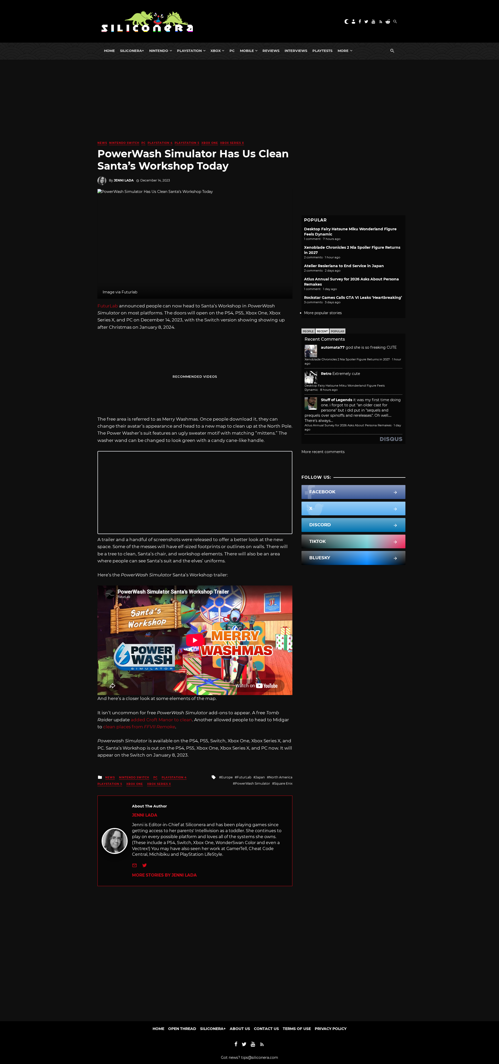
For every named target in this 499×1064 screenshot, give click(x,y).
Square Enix (283, 783)
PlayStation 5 (187, 143)
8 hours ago (329, 390)
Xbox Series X (232, 143)
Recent (322, 331)
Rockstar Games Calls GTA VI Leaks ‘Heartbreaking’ (353, 297)
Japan (260, 777)
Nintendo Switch (124, 143)
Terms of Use (297, 1028)
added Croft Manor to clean (161, 719)
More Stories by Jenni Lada (164, 875)
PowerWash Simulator (252, 783)
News (102, 143)
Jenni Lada (124, 180)
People (308, 331)
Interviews (296, 51)
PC (232, 51)
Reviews (270, 51)
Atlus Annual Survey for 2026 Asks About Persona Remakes (348, 425)
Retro (326, 373)
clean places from (139, 726)
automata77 (333, 347)
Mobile (247, 51)
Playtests (322, 51)
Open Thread (182, 1028)
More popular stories (323, 313)
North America (280, 777)
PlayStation (189, 51)
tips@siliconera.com (259, 1057)
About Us (240, 1028)
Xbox (216, 51)
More (343, 51)
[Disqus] (194, 951)
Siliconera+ (132, 51)
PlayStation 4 (160, 143)
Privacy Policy (330, 1028)
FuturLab (107, 305)
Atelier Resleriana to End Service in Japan (344, 266)
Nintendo (158, 51)
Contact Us (266, 1028)
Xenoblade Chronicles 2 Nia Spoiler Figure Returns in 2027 (347, 359)
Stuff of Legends (336, 400)
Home (109, 51)
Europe (227, 777)
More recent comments (323, 451)
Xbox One (209, 143)
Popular (337, 331)
